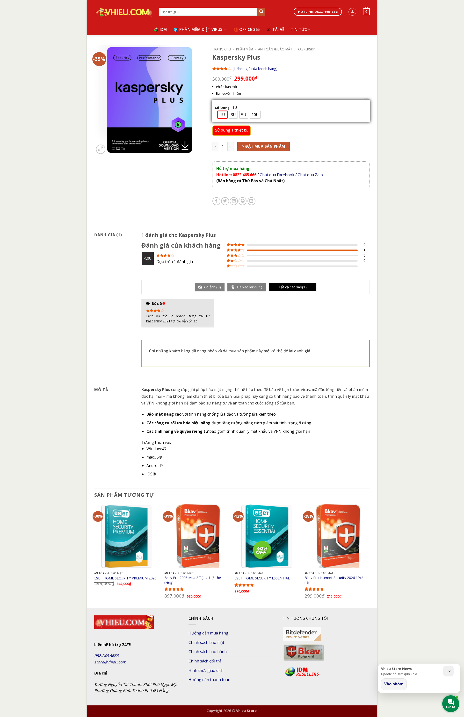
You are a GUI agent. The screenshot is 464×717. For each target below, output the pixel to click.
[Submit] (261, 12)
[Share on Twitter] (225, 201)
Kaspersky (306, 49)
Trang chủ (221, 49)
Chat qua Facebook (277, 174)
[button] (352, 12)
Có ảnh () (212, 287)
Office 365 (249, 29)
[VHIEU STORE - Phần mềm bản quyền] (123, 12)
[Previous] (94, 555)
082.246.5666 (106, 655)
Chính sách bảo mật (206, 642)
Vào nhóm (394, 684)
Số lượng (222, 108)
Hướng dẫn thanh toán (209, 679)
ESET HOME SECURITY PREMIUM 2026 (125, 578)
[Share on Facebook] (216, 201)
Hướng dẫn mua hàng (208, 633)
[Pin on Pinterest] (242, 201)
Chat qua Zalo (310, 174)
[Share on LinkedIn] (251, 201)
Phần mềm (244, 49)
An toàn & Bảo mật (275, 49)
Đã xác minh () (249, 287)
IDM (163, 29)
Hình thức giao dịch (206, 670)
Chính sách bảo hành (207, 651)
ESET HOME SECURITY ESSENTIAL (262, 578)
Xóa (367, 99)
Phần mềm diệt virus (201, 29)
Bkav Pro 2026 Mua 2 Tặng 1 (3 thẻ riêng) (192, 580)
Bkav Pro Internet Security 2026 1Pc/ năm (333, 580)
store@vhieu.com (110, 662)
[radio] (222, 114)
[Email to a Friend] (234, 201)
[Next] (369, 555)
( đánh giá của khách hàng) (254, 68)
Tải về (278, 29)
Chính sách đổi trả (204, 661)
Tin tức (299, 29)
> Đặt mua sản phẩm (263, 146)
